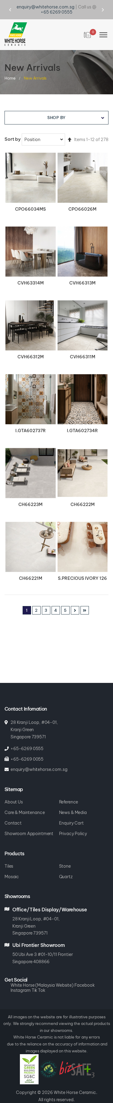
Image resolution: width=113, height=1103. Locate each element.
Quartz (66, 866)
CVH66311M (82, 347)
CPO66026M (82, 199)
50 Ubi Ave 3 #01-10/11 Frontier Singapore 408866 (42, 948)
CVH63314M (30, 273)
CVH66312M (30, 347)
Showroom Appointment (29, 823)
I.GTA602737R (30, 420)
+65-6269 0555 (27, 738)
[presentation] (16, 4)
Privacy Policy (73, 823)
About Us (14, 792)
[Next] (75, 600)
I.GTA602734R (82, 420)
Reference (68, 792)
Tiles (9, 856)
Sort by (13, 129)
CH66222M (83, 494)
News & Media (73, 802)
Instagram (21, 980)
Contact (13, 813)
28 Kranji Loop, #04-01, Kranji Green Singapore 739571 (34, 720)
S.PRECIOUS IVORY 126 (82, 568)
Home (10, 67)
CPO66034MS (30, 199)
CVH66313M (82, 273)
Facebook (84, 975)
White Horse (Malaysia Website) (42, 975)
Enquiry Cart (71, 813)
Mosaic (12, 866)
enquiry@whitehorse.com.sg (39, 759)
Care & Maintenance (25, 802)
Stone (65, 856)
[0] (88, 25)
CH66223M (30, 494)
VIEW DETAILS (30, 168)
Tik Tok (38, 980)
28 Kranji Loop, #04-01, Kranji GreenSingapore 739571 (36, 916)
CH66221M (30, 568)
